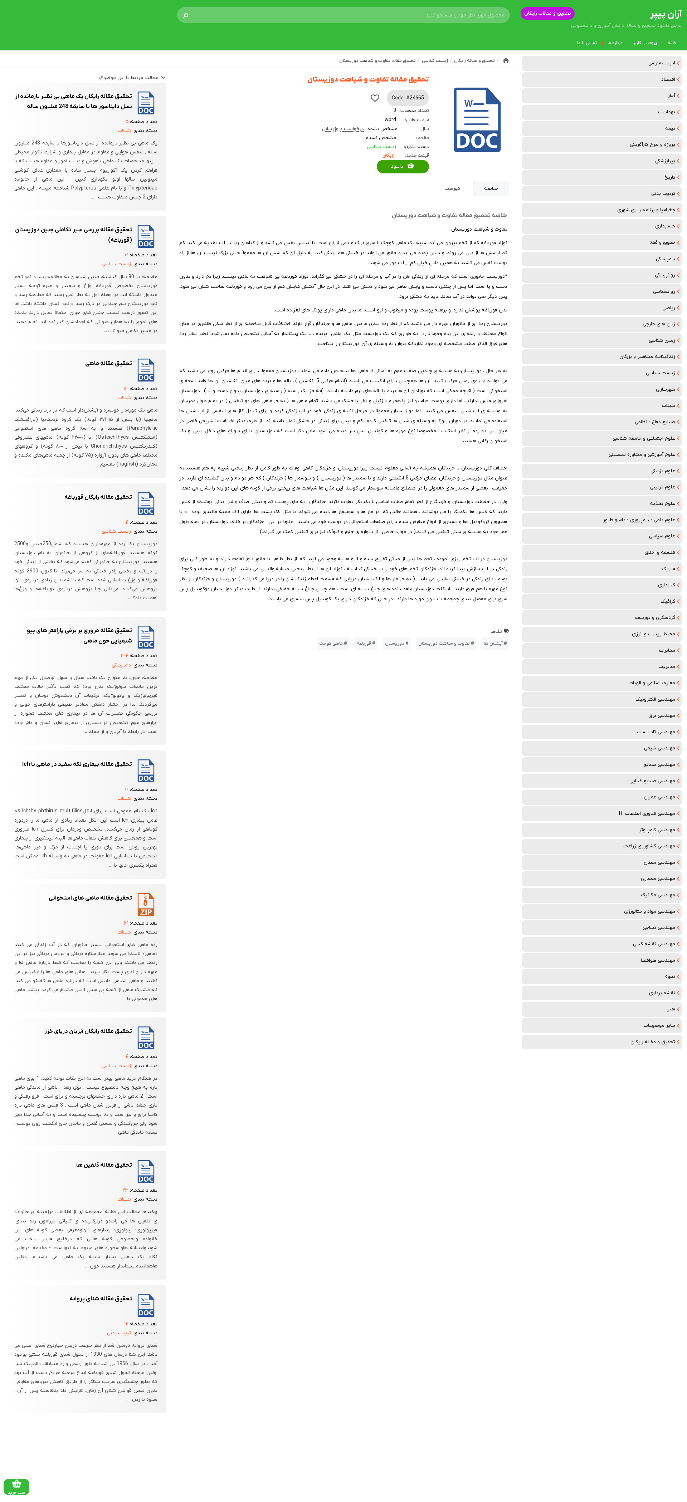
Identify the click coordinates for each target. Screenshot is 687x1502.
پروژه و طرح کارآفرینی (652, 144)
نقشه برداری (662, 993)
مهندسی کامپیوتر (657, 830)
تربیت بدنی (663, 193)
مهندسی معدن (659, 862)
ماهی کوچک (331, 643)
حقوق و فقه (662, 242)
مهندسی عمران (659, 797)
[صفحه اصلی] (506, 60)
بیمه (670, 128)
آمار (671, 95)
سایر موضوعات (659, 1025)
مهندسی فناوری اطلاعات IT (647, 813)
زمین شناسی (662, 340)
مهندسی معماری (658, 878)
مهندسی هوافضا (658, 960)
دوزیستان (394, 643)
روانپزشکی (665, 275)
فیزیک (668, 569)
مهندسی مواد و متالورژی (649, 911)
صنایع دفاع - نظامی (655, 422)
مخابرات (667, 650)
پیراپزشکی (665, 161)
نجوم (669, 976)
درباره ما (615, 43)
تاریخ (669, 177)
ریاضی (668, 308)
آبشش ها (493, 643)
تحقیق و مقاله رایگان (652, 1042)
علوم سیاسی (662, 536)
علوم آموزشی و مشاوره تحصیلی (642, 454)
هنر (671, 1009)
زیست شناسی (660, 373)
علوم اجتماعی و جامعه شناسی (644, 438)
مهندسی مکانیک (658, 895)
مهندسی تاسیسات (656, 732)
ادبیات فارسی (661, 63)
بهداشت (666, 112)
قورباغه (364, 643)
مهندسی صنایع (659, 764)
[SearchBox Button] (185, 15)
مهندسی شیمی (659, 748)
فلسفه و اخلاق (659, 552)
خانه (672, 43)
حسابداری (665, 226)
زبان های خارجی (659, 324)
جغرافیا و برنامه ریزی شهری (646, 210)
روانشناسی (664, 291)
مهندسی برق (661, 715)
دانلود (397, 166)
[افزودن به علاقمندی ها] (375, 98)
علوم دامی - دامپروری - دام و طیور (639, 520)
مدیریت (666, 666)
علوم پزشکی (663, 471)
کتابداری (666, 585)
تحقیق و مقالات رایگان (547, 13)
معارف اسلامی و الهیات (652, 683)
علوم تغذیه (662, 503)
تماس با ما (587, 43)
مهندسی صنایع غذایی (652, 781)
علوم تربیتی (662, 487)
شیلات (668, 405)
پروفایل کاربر (645, 43)
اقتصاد (668, 79)
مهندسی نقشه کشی (654, 944)
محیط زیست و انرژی (653, 634)
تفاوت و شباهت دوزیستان (444, 643)
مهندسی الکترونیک (655, 699)
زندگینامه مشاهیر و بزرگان (647, 356)
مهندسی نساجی (659, 927)
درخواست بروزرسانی (343, 128)
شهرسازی (665, 389)
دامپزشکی (665, 259)
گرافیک (668, 601)
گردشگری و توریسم (654, 617)
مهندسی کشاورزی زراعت (649, 846)
